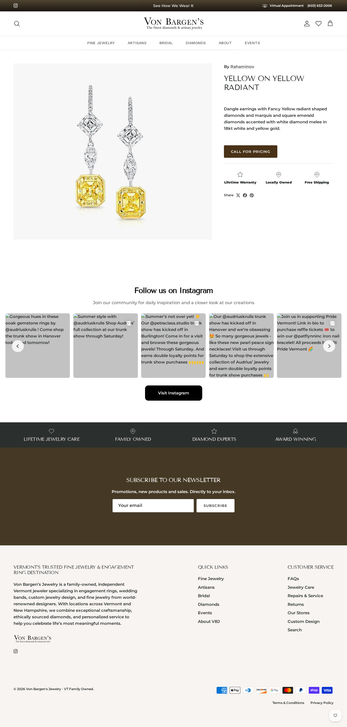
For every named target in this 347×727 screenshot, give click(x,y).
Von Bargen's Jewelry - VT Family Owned (59, 689)
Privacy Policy (321, 703)
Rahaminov (242, 66)
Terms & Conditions (288, 703)
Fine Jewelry (211, 578)
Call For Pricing (251, 151)
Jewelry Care (301, 587)
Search (295, 629)
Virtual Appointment (286, 6)
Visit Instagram (173, 392)
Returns (296, 604)
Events (205, 612)
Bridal (204, 595)
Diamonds (208, 604)
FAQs (293, 578)
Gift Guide (173, 6)
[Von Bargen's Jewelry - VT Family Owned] (173, 23)
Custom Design (304, 621)
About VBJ (209, 621)
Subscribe (215, 505)
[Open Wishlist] (319, 24)
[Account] (305, 23)
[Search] (17, 23)
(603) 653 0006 (319, 6)
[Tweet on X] (238, 195)
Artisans (206, 587)
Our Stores (299, 612)
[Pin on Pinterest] (252, 195)
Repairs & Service (305, 595)
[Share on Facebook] (245, 195)
